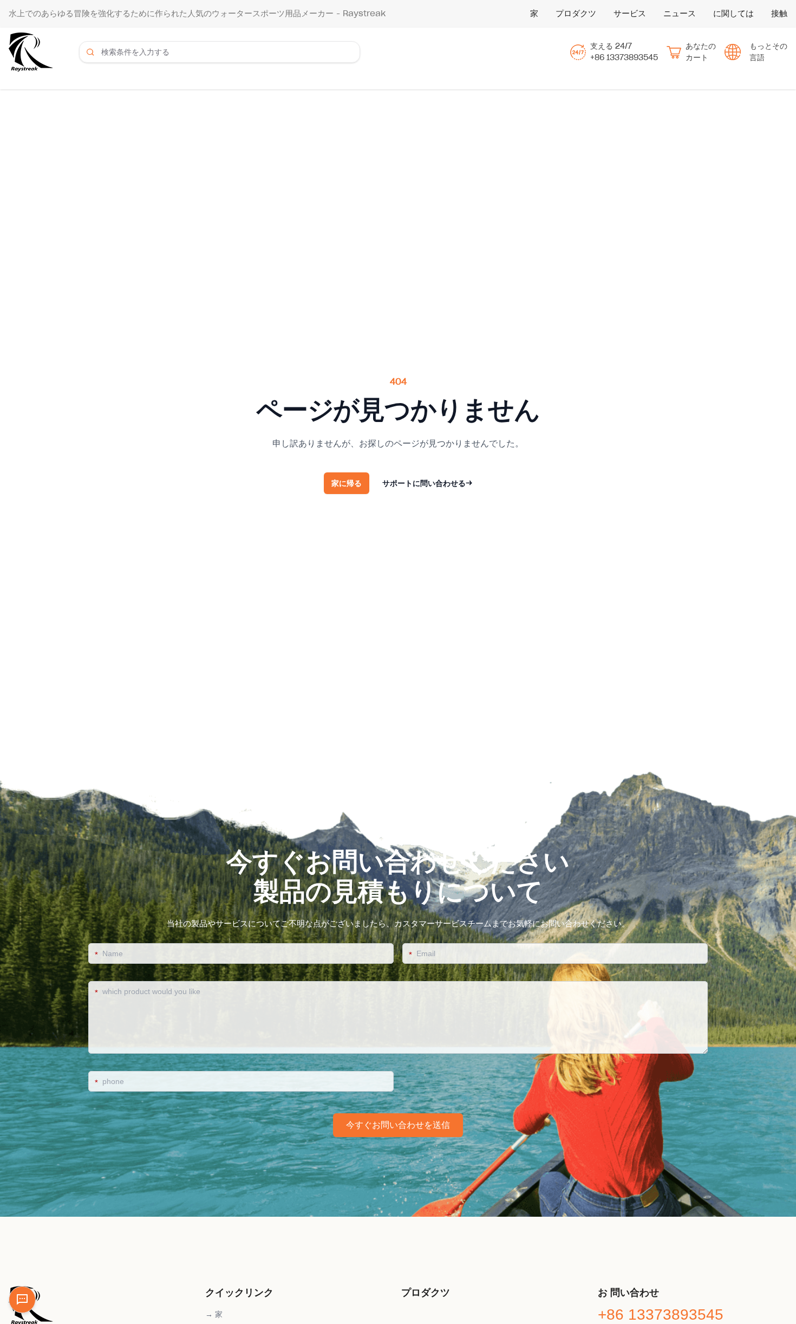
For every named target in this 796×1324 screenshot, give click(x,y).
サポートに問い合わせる (427, 483)
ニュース (679, 13)
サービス (630, 13)
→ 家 (214, 1314)
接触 (779, 13)
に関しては (733, 13)
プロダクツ (576, 13)
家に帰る (346, 483)
